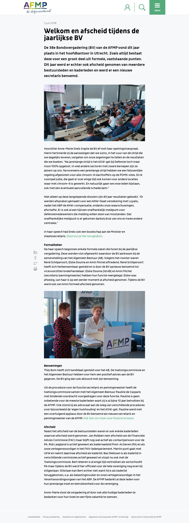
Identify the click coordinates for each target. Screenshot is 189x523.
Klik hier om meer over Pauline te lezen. (109, 418)
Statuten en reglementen (74, 517)
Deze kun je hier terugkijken (84, 236)
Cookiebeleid (34, 517)
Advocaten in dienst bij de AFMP (146, 517)
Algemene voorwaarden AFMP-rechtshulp (109, 517)
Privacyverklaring (51, 517)
